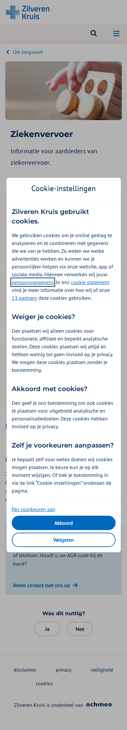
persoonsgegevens (33, 282)
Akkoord (63, 523)
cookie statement (90, 282)
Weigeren (63, 540)
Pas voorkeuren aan (33, 509)
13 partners (24, 298)
